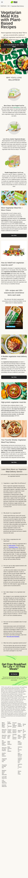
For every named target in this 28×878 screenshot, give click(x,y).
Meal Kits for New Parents (4, 749)
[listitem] (14, 100)
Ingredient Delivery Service (14, 736)
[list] (14, 317)
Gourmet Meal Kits (4, 785)
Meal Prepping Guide (20, 743)
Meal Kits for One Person (4, 731)
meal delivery (16, 107)
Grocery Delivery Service (14, 731)
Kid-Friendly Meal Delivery (4, 743)
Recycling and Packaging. (13, 636)
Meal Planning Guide (20, 737)
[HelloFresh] (14, 2)
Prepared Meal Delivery (9, 731)
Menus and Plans (19, 772)
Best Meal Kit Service (20, 754)
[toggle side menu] (2, 2)
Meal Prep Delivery (9, 743)
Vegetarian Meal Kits (4, 760)
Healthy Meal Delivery (4, 754)
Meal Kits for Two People (4, 737)
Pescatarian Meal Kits (4, 766)
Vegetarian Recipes (24, 736)
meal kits (11, 365)
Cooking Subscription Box (20, 760)
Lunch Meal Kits (8, 737)
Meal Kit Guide (20, 731)
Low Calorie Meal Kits (4, 781)
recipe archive (12, 545)
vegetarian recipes (17, 222)
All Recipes (24, 731)
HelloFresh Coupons (20, 766)
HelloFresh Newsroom (20, 749)
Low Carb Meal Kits (4, 777)
